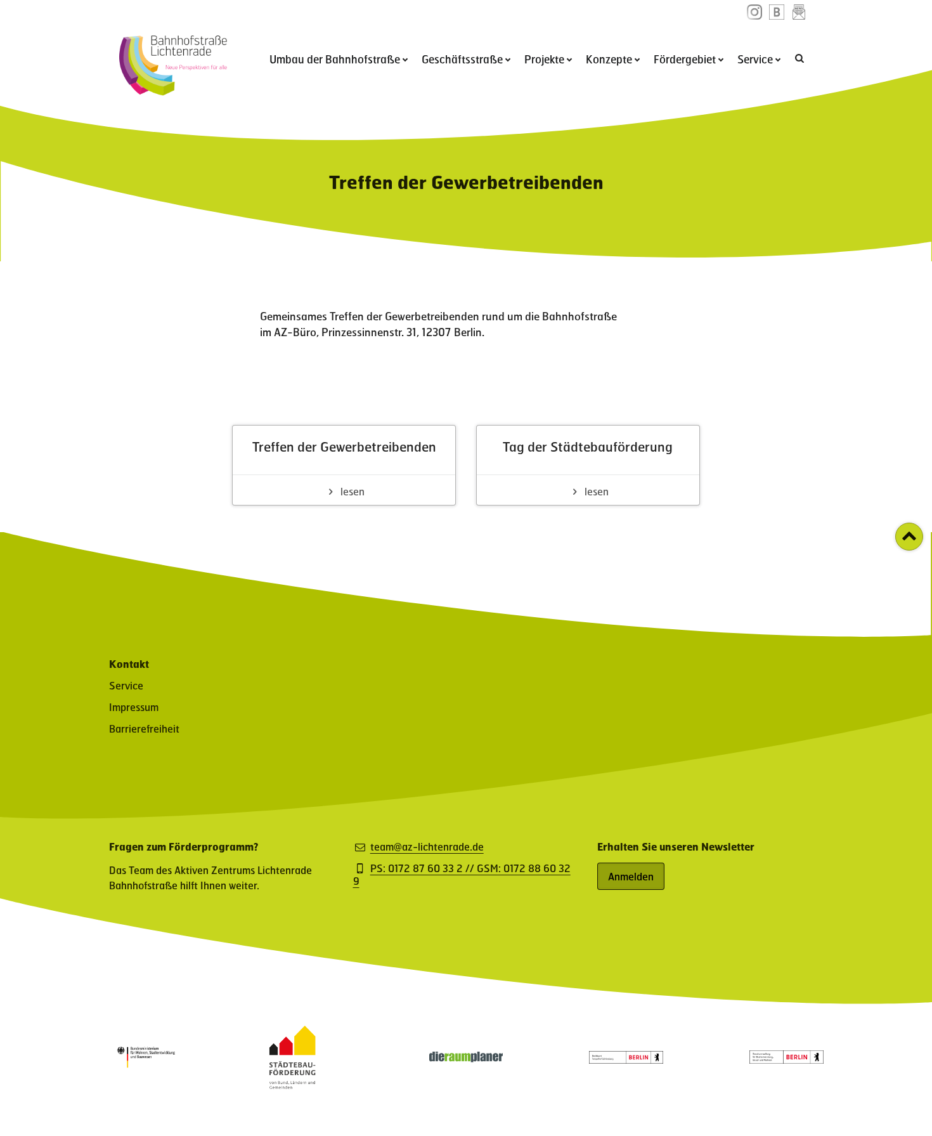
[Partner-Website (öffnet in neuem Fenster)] (292, 1085)
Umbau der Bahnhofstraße (334, 59)
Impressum (134, 707)
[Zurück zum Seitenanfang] (909, 537)
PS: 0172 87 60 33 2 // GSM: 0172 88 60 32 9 (462, 874)
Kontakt (129, 663)
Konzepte (609, 59)
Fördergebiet (685, 59)
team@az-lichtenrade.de (427, 846)
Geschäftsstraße (462, 59)
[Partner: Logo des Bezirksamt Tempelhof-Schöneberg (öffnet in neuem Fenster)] (626, 1059)
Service (755, 59)
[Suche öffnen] (801, 58)
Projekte (544, 59)
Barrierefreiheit (144, 728)
